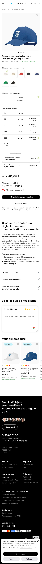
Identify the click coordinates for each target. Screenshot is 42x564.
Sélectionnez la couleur (13, 68)
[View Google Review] (34, 328)
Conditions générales (9, 483)
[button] (18, 52)
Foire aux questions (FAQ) (11, 516)
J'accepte (20, 554)
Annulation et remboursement (13, 500)
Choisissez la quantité (10, 109)
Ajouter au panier (21, 203)
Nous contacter (7, 467)
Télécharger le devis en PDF (15, 190)
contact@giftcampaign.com (13, 438)
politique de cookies (26, 548)
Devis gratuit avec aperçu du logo (21, 197)
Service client (7, 513)
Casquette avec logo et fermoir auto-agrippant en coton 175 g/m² (9, 370)
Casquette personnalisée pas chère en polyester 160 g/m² (29, 369)
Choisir (11, 559)
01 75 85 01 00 (10, 435)
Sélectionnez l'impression (11, 93)
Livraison (11, 153)
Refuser (29, 559)
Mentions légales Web (10, 480)
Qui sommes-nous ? (9, 464)
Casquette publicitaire (17, 9)
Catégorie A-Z (28, 464)
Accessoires (5, 9)
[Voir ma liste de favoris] (39, 3)
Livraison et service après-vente (14, 498)
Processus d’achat (8, 495)
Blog (24, 467)
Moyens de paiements (10, 503)
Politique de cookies (30, 482)
